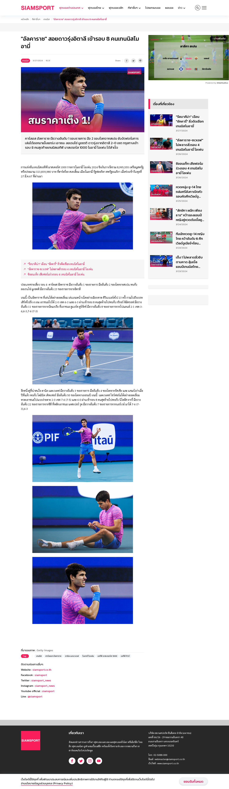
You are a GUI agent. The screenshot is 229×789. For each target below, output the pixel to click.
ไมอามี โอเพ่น (88, 697)
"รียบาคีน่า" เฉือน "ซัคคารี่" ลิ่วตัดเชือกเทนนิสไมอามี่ (190, 163)
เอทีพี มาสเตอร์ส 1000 (107, 697)
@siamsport (35, 738)
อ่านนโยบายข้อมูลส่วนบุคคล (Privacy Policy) (47, 783)
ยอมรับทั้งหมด (193, 781)
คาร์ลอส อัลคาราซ (53, 697)
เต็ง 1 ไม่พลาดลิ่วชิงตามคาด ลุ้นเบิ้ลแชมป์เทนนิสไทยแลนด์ (189, 304)
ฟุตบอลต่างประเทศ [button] (70, 8)
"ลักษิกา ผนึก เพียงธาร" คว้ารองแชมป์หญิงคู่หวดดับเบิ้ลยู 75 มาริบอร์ (189, 257)
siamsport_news (41, 722)
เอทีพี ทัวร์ (125, 697)
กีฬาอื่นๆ (36, 19)
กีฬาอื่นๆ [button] (133, 8)
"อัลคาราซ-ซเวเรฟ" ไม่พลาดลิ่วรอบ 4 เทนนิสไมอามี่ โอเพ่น (189, 187)
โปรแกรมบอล (152, 8)
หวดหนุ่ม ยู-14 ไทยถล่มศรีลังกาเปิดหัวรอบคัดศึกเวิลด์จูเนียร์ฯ (189, 234)
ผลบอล (169, 8)
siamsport (41, 717)
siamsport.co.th (42, 711)
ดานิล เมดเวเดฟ (72, 697)
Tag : (25, 697)
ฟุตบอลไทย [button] (95, 8)
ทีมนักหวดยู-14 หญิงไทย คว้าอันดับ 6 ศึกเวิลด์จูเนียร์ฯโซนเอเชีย (190, 280)
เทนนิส (46, 19)
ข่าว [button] (180, 8)
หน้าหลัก (25, 19)
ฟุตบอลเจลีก (116, 8)
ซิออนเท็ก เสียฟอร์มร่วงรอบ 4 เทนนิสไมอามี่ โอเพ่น (189, 210)
